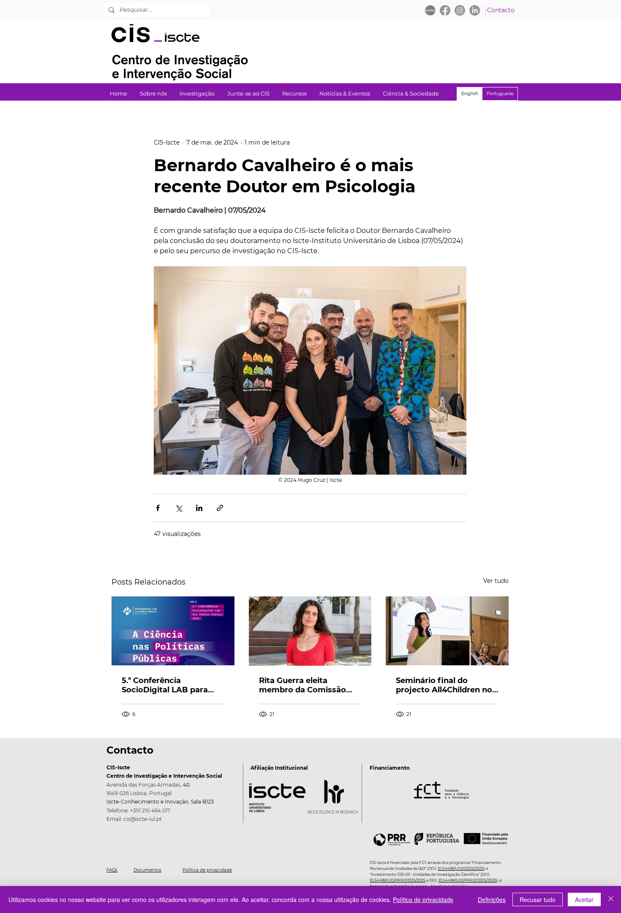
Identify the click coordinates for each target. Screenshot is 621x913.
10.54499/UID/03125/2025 (461, 868)
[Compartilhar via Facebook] (158, 508)
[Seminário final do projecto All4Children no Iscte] (447, 630)
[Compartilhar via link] (220, 508)
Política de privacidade (207, 870)
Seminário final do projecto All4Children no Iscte (444, 685)
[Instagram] (460, 10)
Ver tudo (496, 581)
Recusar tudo (538, 899)
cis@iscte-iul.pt (142, 819)
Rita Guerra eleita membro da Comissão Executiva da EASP (302, 685)
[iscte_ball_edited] (430, 10)
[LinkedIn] (474, 10)
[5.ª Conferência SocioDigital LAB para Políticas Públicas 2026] (173, 630)
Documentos (147, 870)
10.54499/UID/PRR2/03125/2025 (467, 880)
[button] (197, 93)
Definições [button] (492, 899)
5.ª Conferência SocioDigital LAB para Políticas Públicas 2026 (167, 685)
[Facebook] (445, 10)
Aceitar (584, 899)
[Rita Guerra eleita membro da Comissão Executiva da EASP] (310, 631)
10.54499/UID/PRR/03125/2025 (397, 880)
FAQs (111, 870)
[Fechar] (611, 899)
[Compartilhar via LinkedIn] (199, 508)
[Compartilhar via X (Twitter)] (178, 508)
